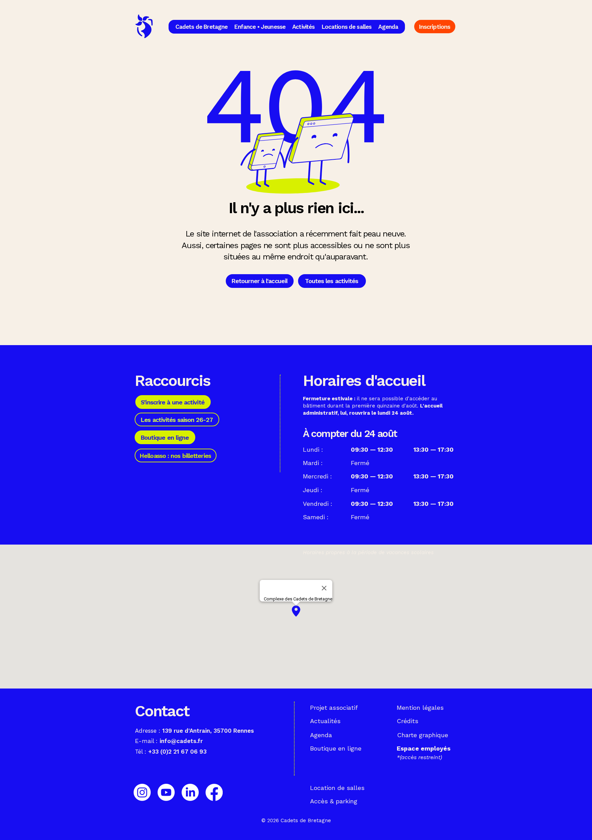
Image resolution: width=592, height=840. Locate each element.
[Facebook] (214, 792)
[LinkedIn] (190, 792)
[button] (201, 27)
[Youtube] (166, 792)
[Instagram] (142, 792)
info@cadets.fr (181, 741)
